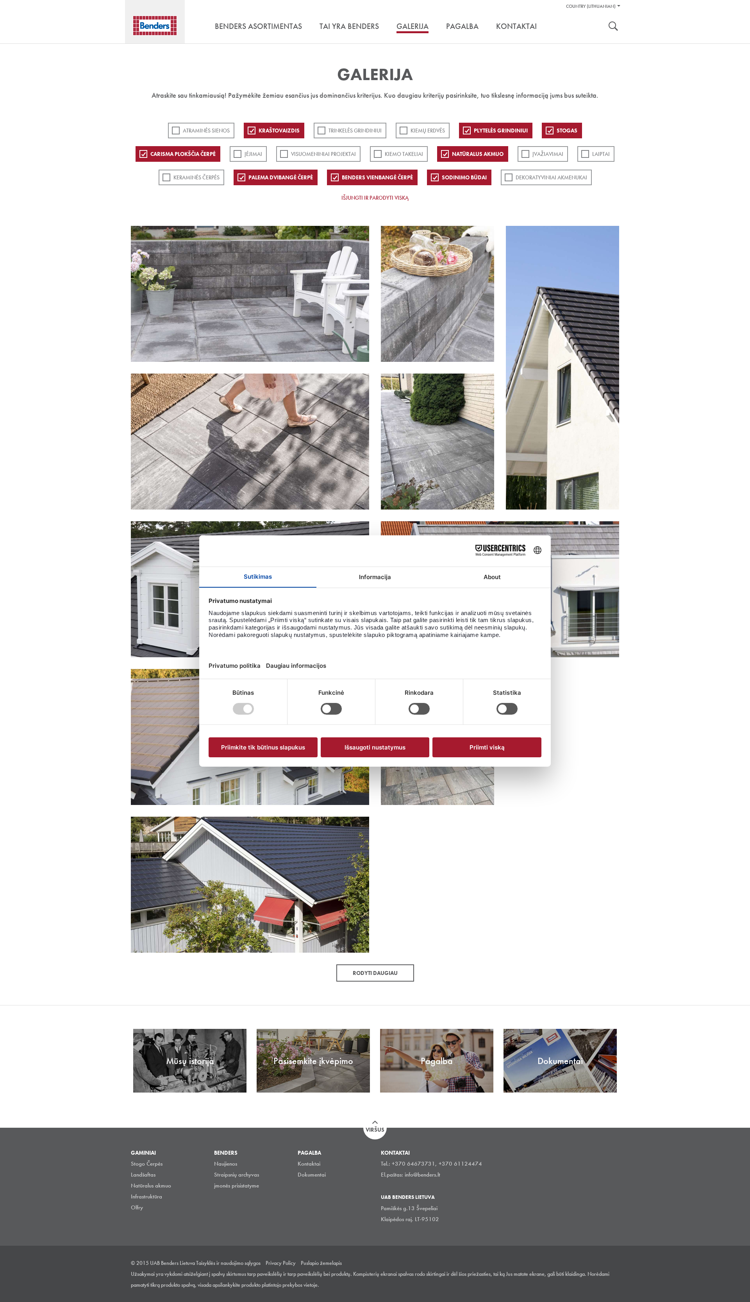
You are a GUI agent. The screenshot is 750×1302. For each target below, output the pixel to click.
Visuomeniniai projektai (323, 153)
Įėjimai (253, 153)
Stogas (567, 130)
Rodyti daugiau (375, 972)
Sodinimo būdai (464, 177)
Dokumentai (312, 1175)
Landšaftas (143, 1175)
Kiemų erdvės (428, 130)
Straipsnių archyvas (236, 1175)
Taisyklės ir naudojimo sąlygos (228, 1262)
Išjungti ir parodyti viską (375, 197)
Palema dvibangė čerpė (280, 177)
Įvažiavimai (547, 153)
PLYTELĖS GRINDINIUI (501, 130)
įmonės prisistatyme (236, 1185)
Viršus (375, 1129)
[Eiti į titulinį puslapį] (155, 26)
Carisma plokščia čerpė (183, 153)
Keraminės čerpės (196, 177)
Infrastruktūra (146, 1196)
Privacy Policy (281, 1262)
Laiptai (601, 153)
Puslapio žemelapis (321, 1262)
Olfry (137, 1207)
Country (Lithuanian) (591, 6)
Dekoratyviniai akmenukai (551, 177)
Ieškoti (613, 27)
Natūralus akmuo (478, 153)
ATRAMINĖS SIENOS (206, 130)
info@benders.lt (422, 1175)
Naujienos (225, 1164)
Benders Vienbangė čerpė (377, 177)
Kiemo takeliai (404, 153)
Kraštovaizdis (279, 130)
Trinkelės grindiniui (355, 130)
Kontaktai (309, 1164)
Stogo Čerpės (146, 1164)
